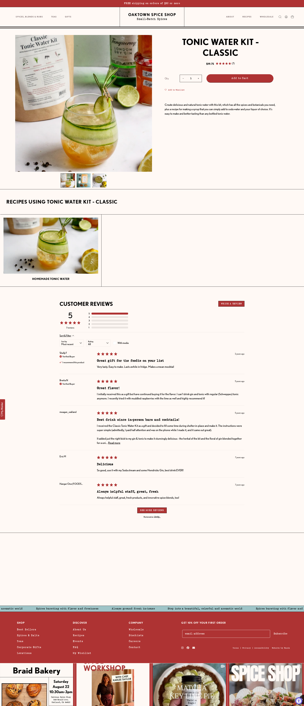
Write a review (231, 304)
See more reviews (152, 510)
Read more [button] (114, 442)
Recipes (78, 635)
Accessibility (261, 648)
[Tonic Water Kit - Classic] (68, 180)
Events (78, 641)
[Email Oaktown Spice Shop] (193, 648)
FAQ (75, 647)
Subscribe (280, 633)
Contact (134, 647)
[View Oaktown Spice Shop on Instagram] (182, 648)
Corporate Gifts (29, 647)
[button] (68, 17)
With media (123, 342)
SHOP (21, 623)
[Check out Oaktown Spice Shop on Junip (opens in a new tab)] (156, 516)
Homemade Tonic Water (51, 279)
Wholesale (136, 629)
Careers (135, 641)
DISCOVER (80, 623)
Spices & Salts (28, 635)
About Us (79, 629)
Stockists (136, 635)
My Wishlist (82, 653)
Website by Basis (281, 648)
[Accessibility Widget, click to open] (298, 700)
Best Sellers (26, 629)
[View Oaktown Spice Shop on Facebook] (188, 647)
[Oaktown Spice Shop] (152, 16)
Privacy (246, 648)
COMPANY (136, 623)
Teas (20, 641)
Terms (236, 648)
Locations (24, 653)
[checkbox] (125, 343)
